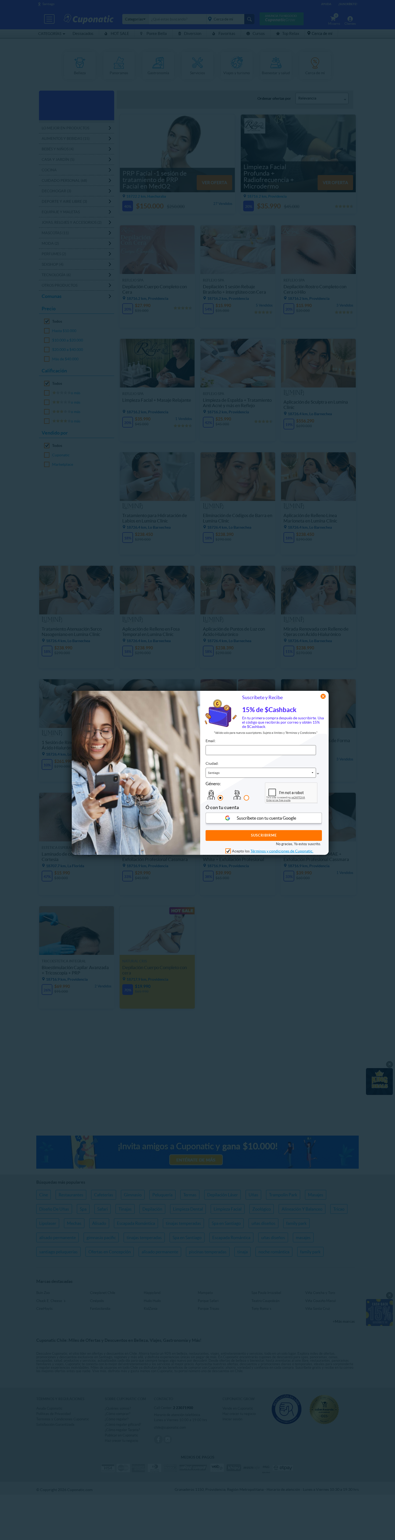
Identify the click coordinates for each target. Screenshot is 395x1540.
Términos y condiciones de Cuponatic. (281, 851)
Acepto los (272, 851)
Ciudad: (212, 763)
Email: (211, 741)
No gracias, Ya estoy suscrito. (298, 844)
